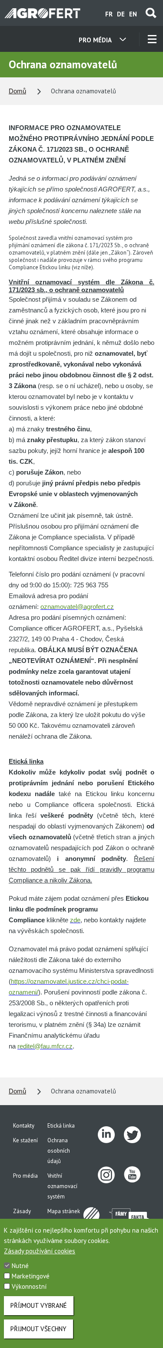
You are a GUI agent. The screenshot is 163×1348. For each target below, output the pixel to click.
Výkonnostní (29, 1286)
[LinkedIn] (111, 1135)
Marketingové (31, 1276)
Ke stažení (25, 1140)
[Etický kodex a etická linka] (96, 1215)
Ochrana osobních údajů (58, 1151)
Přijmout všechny (38, 1329)
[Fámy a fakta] (129, 1215)
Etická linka (61, 1125)
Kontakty (23, 1125)
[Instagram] (111, 1175)
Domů (17, 91)
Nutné (20, 1266)
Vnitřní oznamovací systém (62, 1186)
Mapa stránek (63, 1211)
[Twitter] (137, 1135)
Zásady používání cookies (39, 1251)
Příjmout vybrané (38, 1305)
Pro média (25, 1175)
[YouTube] (137, 1175)
